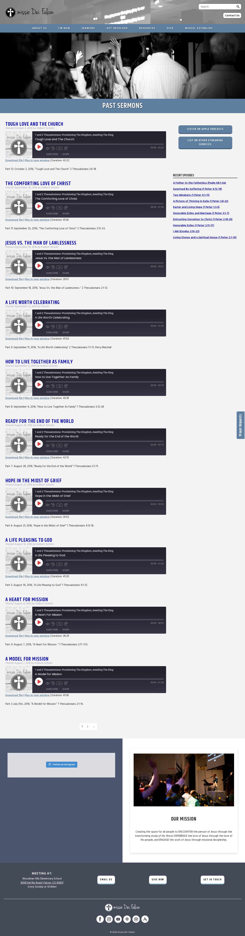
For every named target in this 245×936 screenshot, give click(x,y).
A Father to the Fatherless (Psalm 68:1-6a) (199, 183)
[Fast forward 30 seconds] (66, 148)
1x (59, 148)
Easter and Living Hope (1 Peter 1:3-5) (196, 207)
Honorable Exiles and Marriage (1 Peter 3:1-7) (201, 213)
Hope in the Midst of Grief (33, 481)
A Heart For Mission (26, 599)
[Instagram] (109, 920)
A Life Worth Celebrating (32, 302)
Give (170, 28)
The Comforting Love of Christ (38, 183)
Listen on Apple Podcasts (205, 129)
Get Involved (117, 28)
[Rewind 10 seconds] (53, 148)
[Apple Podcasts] (126, 920)
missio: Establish (199, 28)
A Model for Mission (27, 659)
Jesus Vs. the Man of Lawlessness (40, 243)
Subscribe (52, 154)
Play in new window (37, 160)
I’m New (64, 28)
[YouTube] (118, 920)
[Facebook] (100, 920)
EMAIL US (106, 879)
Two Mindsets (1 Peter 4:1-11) (191, 195)
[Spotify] (135, 920)
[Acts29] (144, 920)
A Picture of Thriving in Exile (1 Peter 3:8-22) (200, 201)
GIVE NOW (158, 879)
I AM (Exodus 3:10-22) (186, 231)
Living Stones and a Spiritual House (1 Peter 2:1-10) (205, 237)
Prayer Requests (240, 425)
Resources (147, 28)
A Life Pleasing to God (28, 540)
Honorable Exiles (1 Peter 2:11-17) (193, 225)
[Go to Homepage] (59, 13)
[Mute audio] (47, 148)
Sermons (88, 28)
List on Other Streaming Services (205, 142)
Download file (14, 160)
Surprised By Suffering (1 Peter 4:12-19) (197, 189)
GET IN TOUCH (212, 879)
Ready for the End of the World (39, 421)
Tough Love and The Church (34, 124)
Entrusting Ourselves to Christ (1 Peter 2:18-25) (202, 219)
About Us (39, 28)
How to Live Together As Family (39, 362)
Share (65, 154)
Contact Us (232, 15)
